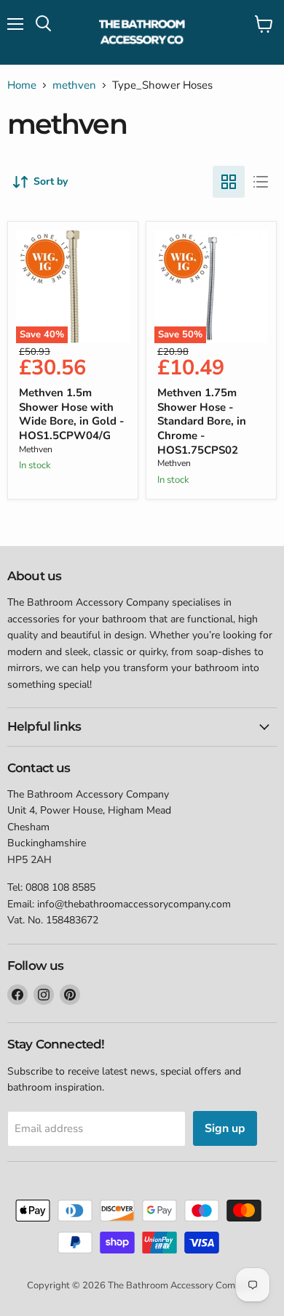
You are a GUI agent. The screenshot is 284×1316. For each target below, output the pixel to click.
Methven (35, 449)
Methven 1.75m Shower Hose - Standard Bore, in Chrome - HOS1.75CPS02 (201, 421)
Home (21, 85)
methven (74, 85)
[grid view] (229, 182)
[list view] (261, 182)
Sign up (225, 1128)
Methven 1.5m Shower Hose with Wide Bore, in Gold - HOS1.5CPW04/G (72, 414)
